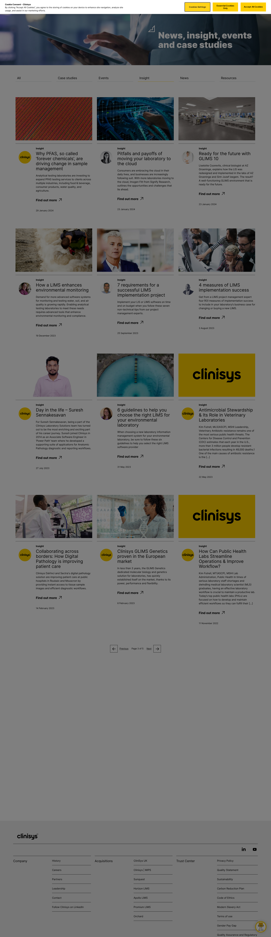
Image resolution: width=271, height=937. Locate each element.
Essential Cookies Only (225, 6)
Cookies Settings (197, 7)
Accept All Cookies (253, 7)
